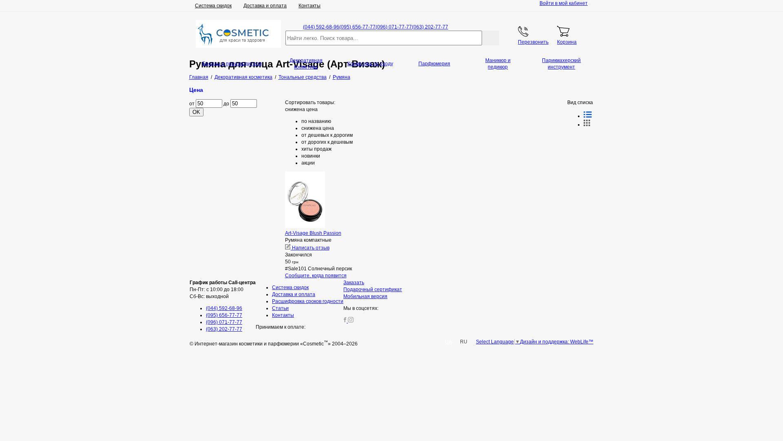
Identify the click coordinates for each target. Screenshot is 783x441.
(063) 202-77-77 (430, 27)
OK (196, 112)
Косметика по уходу (370, 64)
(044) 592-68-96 (321, 27)
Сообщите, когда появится (316, 275)
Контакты (310, 6)
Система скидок (213, 6)
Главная (198, 77)
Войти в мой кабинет (564, 3)
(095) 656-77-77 (357, 27)
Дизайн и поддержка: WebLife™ (556, 342)
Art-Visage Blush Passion (313, 233)
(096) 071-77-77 (394, 27)
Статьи (280, 308)
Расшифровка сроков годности (307, 301)
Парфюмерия (434, 64)
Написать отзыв (310, 248)
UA (448, 342)
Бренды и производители (232, 64)
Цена (196, 90)
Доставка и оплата (265, 6)
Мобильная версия (365, 296)
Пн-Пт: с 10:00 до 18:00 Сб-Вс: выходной (223, 289)
